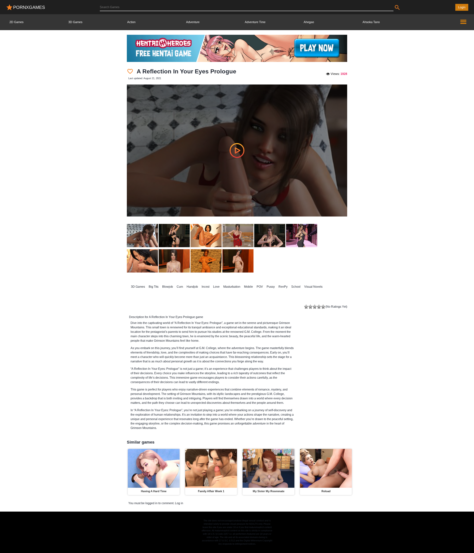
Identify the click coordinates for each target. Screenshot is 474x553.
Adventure (193, 22)
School (296, 286)
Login (461, 7)
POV (260, 286)
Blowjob (167, 286)
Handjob (192, 286)
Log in (179, 503)
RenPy (283, 286)
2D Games (16, 22)
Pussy (271, 286)
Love (216, 286)
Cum (180, 286)
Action (131, 22)
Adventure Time (255, 22)
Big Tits (153, 286)
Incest (205, 286)
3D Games (75, 22)
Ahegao (309, 22)
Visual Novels (313, 286)
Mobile (248, 286)
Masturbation (231, 286)
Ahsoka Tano (371, 22)
